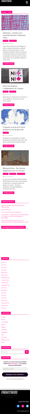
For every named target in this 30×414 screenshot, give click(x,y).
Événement (4, 329)
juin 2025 (3, 292)
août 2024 (3, 308)
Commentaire (13, 91)
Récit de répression (6, 209)
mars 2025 (3, 297)
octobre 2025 (4, 282)
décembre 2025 (5, 277)
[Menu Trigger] (27, 3)
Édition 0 (3, 324)
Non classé (5, 132)
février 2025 (4, 300)
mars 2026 (4, 270)
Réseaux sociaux (21, 173)
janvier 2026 (4, 275)
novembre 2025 (5, 280)
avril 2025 (3, 295)
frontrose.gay (13, 363)
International (13, 40)
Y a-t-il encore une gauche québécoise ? (11, 212)
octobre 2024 (4, 305)
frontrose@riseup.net (23, 411)
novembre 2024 (5, 303)
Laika (12, 43)
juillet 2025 (4, 290)
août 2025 (3, 287)
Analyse (3, 319)
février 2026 (4, 272)
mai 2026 (3, 265)
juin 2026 (3, 262)
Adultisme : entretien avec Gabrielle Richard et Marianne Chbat (14, 35)
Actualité (5, 91)
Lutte (2, 334)
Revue (2, 342)
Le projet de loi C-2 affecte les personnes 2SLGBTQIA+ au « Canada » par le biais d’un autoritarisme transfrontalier (15, 216)
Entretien (5, 40)
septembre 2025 (5, 285)
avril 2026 (3, 267)
